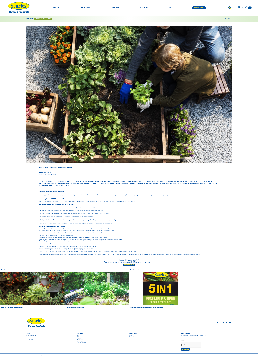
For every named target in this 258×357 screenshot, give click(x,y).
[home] (18, 8)
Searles (136, 262)
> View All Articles (228, 18)
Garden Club (80, 339)
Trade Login (131, 336)
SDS (78, 336)
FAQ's (78, 335)
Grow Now (115, 7)
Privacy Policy (80, 341)
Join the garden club (199, 7)
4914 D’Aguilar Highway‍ (31, 335)
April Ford (230, 355)
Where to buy (143, 7)
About (170, 7)
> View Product (133, 312)
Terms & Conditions (81, 342)
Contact (79, 338)
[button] (56, 7)
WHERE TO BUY (129, 265)
